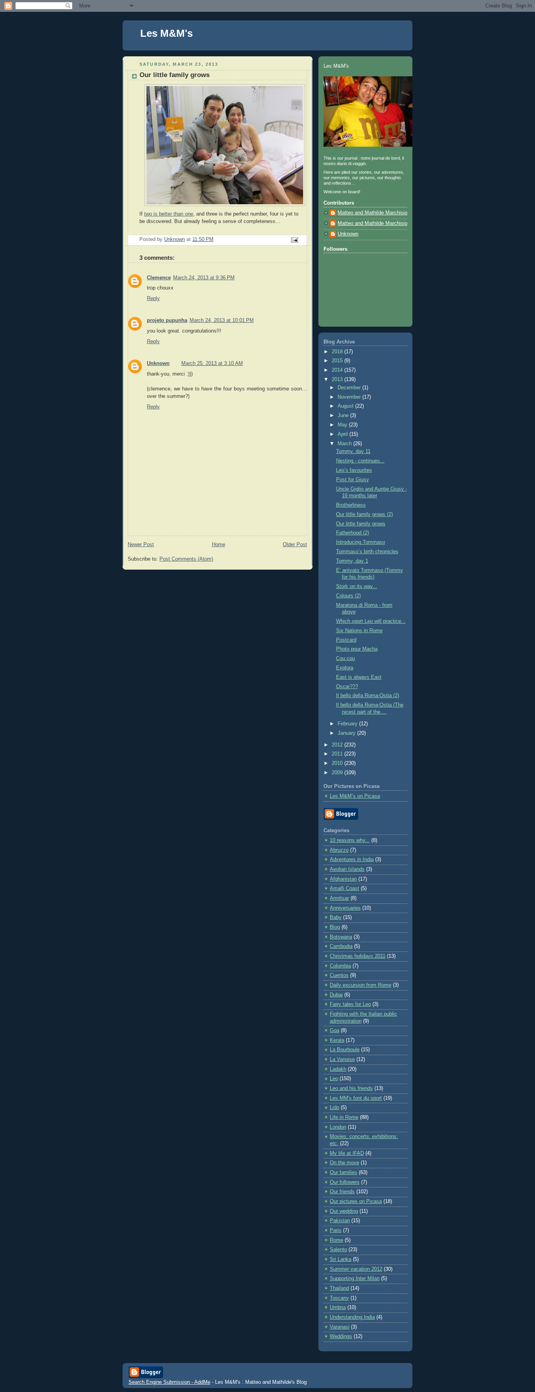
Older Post (295, 544)
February (348, 724)
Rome (336, 1240)
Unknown (158, 363)
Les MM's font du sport (356, 1098)
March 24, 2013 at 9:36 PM (204, 278)
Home (218, 544)
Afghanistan (343, 879)
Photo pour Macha (357, 649)
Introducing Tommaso (360, 542)
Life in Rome (344, 1117)
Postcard (346, 640)
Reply (153, 298)
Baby (336, 917)
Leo (334, 1078)
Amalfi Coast (344, 888)
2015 (338, 360)
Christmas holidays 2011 (357, 956)
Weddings (341, 1336)
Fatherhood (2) (352, 533)
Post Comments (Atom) (186, 559)
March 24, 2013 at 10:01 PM (222, 320)
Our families (343, 1172)
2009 (338, 772)
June (344, 415)
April (343, 434)
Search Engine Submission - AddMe (169, 1382)
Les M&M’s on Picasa (355, 796)
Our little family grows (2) (364, 514)
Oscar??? (347, 686)
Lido (334, 1107)
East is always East (358, 677)
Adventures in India (352, 859)
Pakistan (340, 1220)
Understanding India (352, 1317)
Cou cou (345, 658)
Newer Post (141, 544)
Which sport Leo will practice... (371, 621)
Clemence (159, 278)
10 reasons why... (350, 840)
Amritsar (339, 898)
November (350, 397)
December (350, 387)
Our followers (345, 1182)
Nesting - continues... (360, 461)
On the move (344, 1162)
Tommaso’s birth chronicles (367, 551)
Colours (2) (348, 596)
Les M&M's (166, 33)
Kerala (337, 1040)
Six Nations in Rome (359, 630)
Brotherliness (351, 505)
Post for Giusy (352, 479)
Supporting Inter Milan (355, 1278)
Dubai (336, 995)
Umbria (338, 1307)
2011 (338, 754)
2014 (338, 370)
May (343, 425)
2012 (338, 745)
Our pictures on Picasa (356, 1201)
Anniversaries (345, 908)
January (347, 733)
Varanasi (339, 1327)
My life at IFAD (347, 1153)
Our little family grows (360, 524)
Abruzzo (339, 850)
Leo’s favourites (354, 470)
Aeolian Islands (347, 869)
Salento (338, 1249)
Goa (334, 1030)
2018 (338, 351)
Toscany (339, 1298)
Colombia (340, 966)
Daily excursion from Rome (360, 985)
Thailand (339, 1288)
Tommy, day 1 (352, 561)
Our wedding (344, 1211)
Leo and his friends (351, 1088)
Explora (344, 668)
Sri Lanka (340, 1259)
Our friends (342, 1191)
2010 (338, 763)
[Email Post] (294, 240)
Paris (336, 1230)
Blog (335, 927)
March (345, 443)
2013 (338, 379)
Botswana (341, 937)
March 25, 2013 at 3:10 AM (212, 363)
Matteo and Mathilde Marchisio (372, 213)
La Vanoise (342, 1059)
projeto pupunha (167, 320)
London (338, 1127)
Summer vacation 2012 (356, 1269)
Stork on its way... (356, 586)
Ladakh (338, 1069)
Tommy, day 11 (353, 451)
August (346, 406)
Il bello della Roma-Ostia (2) (367, 695)
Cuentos (339, 975)
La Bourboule (345, 1049)
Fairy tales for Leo (350, 1004)
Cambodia (341, 946)
